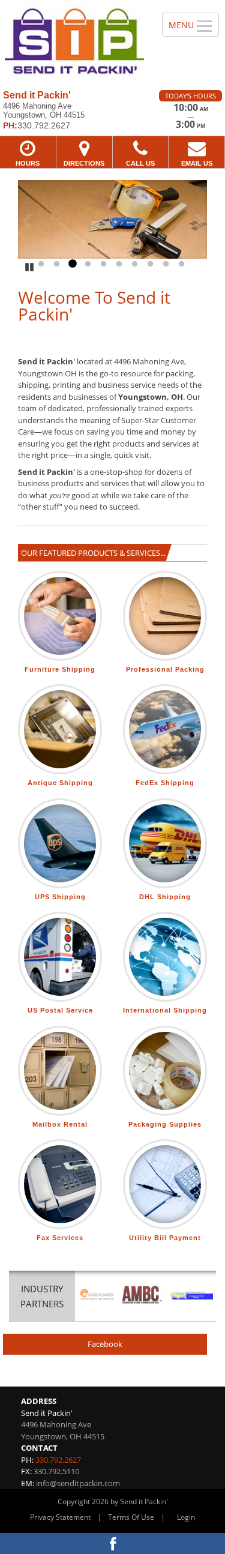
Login (186, 1517)
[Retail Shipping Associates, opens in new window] (97, 1295)
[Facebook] (112, 1543)
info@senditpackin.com (78, 1483)
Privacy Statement (60, 1517)
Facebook (105, 1344)
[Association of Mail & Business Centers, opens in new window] (143, 1295)
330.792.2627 (58, 1459)
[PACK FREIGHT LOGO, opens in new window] (191, 1295)
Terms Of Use (131, 1517)
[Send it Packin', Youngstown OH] (74, 40)
